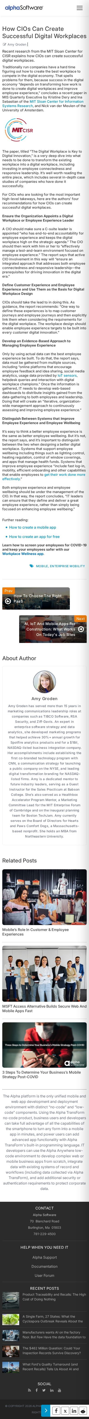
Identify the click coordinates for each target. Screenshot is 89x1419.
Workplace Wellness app (22, 554)
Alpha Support (44, 1257)
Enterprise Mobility (67, 566)
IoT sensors (67, 375)
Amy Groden (17, 44)
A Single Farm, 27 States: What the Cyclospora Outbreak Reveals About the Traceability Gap (53, 1318)
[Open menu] (79, 8)
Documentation (44, 1266)
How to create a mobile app (32, 527)
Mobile (42, 566)
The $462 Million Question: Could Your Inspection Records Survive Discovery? (52, 1350)
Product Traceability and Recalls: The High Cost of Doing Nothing (54, 1296)
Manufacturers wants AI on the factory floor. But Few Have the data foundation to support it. (54, 1334)
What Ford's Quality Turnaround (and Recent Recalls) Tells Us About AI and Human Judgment (51, 1366)
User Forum (44, 1275)
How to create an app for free (34, 536)
